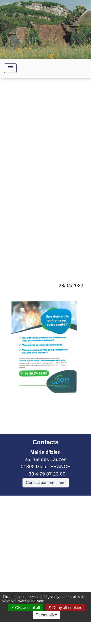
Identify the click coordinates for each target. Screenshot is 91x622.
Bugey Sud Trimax (24, 550)
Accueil (17, 183)
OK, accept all (27, 607)
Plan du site (61, 585)
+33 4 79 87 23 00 (45, 474)
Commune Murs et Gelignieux (36, 535)
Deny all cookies (66, 607)
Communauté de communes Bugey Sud (42, 517)
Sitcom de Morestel (25, 542)
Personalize (46, 615)
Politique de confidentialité (45, 573)
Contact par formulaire (45, 482)
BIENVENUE (43, 183)
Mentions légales (44, 562)
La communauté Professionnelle (45, 190)
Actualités (70, 183)
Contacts (45, 442)
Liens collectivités (45, 501)
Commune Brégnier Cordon (34, 528)
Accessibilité (29, 585)
